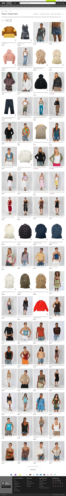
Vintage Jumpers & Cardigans (56, 14)
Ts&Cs (59, 494)
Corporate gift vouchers (42, 483)
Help (14, 480)
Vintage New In (36, 14)
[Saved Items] (60, 3)
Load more (33, 469)
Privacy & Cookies (55, 494)
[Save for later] (15, 40)
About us (28, 480)
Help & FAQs (59, 0)
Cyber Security (29, 486)
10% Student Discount (17, 486)
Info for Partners (41, 486)
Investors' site (29, 484)
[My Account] (58, 3)
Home (2, 11)
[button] (53, 483)
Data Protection (16, 489)
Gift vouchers (41, 481)
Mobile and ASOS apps (42, 480)
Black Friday (41, 484)
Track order (15, 481)
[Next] (63, 14)
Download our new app (51, 0)
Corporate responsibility (30, 483)
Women (6, 11)
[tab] (3, 6)
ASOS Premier (16, 484)
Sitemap (15, 487)
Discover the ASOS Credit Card (44, 487)
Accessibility (62, 494)
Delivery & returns (16, 483)
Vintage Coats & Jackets (44, 14)
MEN (15, 3)
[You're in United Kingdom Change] (63, 1)
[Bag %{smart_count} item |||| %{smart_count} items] (63, 3)
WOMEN (9, 3)
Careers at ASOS (29, 481)
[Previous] (32, 14)
